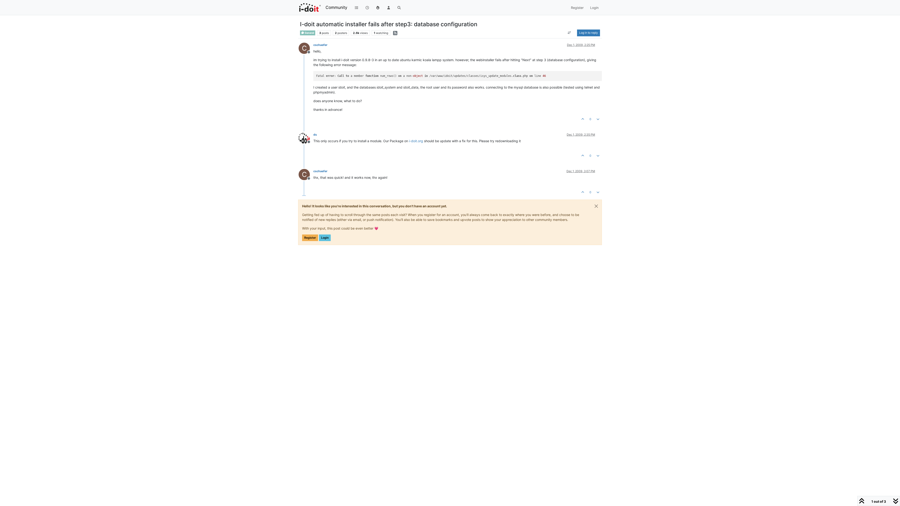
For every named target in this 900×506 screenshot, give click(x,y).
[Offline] (306, 138)
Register (310, 237)
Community (336, 7)
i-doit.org (416, 141)
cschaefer (320, 45)
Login (325, 237)
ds (315, 134)
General (309, 32)
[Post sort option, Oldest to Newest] (569, 33)
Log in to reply (588, 32)
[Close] (596, 206)
